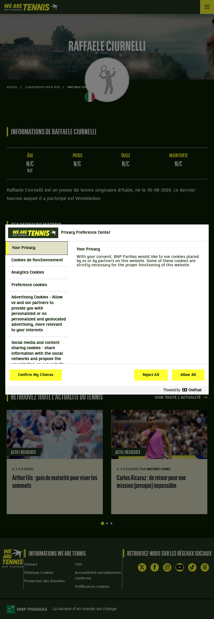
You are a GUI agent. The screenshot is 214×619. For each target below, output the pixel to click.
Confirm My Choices (35, 375)
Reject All (151, 375)
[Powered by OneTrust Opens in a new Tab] (185, 390)
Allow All (188, 375)
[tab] (36, 248)
